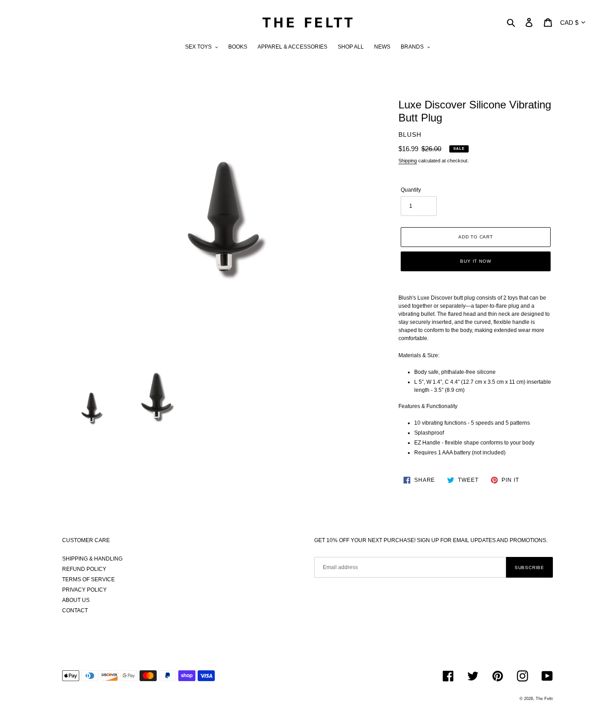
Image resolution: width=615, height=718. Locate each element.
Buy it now (475, 261)
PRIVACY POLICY (84, 590)
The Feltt (544, 698)
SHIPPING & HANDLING (92, 559)
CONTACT (75, 610)
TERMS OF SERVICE (88, 579)
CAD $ (569, 22)
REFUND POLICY (84, 569)
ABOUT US (76, 600)
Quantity (411, 190)
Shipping (407, 160)
